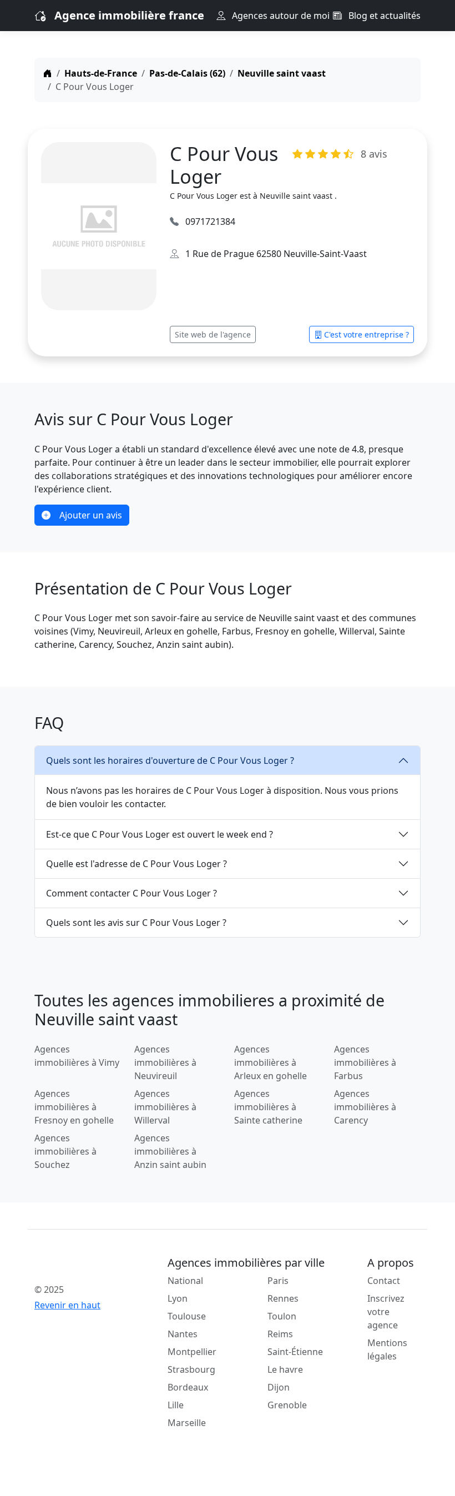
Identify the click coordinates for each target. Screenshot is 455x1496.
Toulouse (187, 1316)
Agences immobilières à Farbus (365, 1062)
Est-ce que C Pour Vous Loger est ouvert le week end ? (159, 834)
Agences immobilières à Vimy (76, 1056)
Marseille (187, 1423)
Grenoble (287, 1405)
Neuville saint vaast (281, 73)
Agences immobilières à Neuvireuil (165, 1062)
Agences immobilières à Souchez (65, 1151)
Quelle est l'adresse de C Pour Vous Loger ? (136, 864)
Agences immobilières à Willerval (165, 1106)
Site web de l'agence (213, 334)
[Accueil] (47, 73)
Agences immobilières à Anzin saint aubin (170, 1151)
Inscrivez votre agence (386, 1311)
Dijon (278, 1387)
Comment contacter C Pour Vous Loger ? (131, 893)
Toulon (281, 1316)
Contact (383, 1281)
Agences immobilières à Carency (365, 1106)
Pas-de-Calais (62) (187, 73)
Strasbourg (191, 1369)
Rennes (283, 1298)
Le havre (285, 1369)
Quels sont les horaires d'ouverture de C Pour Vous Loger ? (170, 760)
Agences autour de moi (280, 15)
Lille (176, 1405)
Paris (278, 1281)
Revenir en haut (67, 1305)
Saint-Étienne (295, 1352)
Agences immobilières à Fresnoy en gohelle (74, 1106)
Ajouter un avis (90, 515)
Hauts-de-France (100, 73)
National (185, 1281)
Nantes (183, 1334)
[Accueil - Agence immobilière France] (77, 1265)
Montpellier (192, 1352)
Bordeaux (188, 1387)
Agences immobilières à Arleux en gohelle (270, 1062)
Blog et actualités (383, 15)
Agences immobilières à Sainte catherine (268, 1106)
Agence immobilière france (129, 15)
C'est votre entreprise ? (366, 334)
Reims (280, 1334)
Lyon (178, 1298)
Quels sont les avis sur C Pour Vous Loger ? (136, 922)
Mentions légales (387, 1349)
